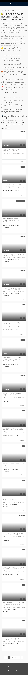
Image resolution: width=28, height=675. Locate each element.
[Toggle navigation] (1, 1)
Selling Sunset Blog (10, 669)
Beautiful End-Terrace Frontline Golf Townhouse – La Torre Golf (14, 289)
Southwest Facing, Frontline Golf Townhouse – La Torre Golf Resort (13, 430)
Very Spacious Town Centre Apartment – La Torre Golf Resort (12, 394)
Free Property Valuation (14, 670)
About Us (19, 669)
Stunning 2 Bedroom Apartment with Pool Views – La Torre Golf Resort (13, 604)
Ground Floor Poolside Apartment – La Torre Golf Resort (11, 499)
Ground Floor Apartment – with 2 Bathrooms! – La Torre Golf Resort (14, 569)
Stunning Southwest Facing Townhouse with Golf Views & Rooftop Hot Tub (12, 359)
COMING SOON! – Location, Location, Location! (11, 639)
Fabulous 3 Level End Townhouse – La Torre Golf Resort (14, 534)
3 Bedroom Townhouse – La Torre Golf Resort (12, 185)
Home (3, 8)
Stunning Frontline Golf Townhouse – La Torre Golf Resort (12, 220)
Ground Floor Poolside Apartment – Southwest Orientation (11, 151)
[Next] (22, 657)
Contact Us (4, 670)
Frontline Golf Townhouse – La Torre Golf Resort (13, 255)
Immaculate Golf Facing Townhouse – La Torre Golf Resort (12, 324)
